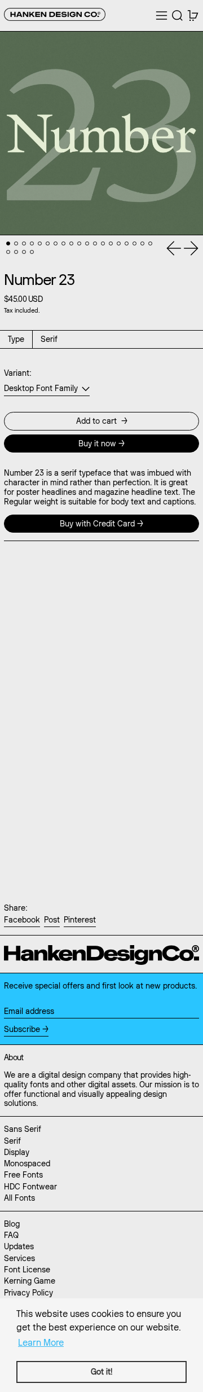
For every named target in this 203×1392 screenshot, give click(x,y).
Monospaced (27, 1163)
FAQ (11, 1235)
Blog (12, 1224)
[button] (177, 15)
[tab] (8, 243)
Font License (27, 1269)
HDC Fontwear (30, 1187)
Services (19, 1258)
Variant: (18, 373)
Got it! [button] (101, 1372)
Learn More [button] (41, 1343)
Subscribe (22, 1029)
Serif (12, 1141)
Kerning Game (29, 1281)
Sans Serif (22, 1129)
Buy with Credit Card (97, 524)
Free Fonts (23, 1175)
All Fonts (19, 1198)
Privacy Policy (28, 1293)
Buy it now (97, 443)
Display (16, 1152)
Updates (19, 1246)
